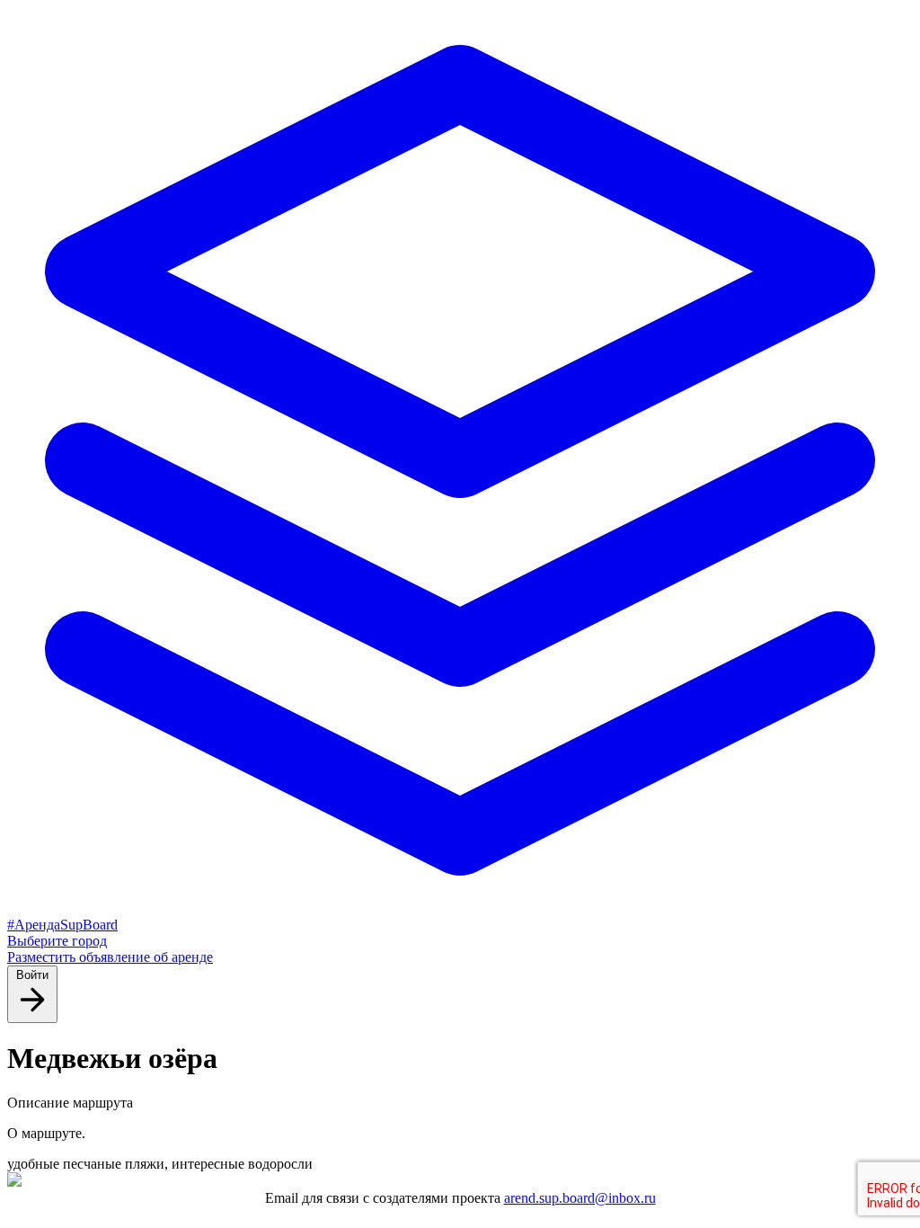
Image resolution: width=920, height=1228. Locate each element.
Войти (32, 975)
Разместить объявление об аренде (110, 957)
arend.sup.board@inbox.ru (580, 1198)
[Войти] (32, 1012)
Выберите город (57, 940)
